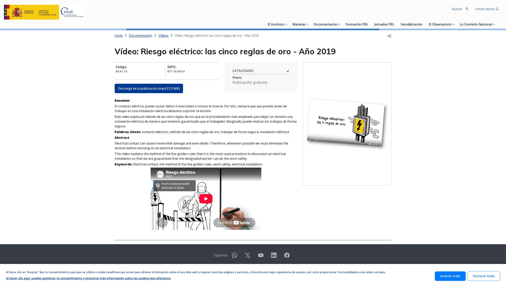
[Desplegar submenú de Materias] (308, 24)
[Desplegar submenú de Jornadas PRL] (395, 24)
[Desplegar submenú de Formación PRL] (369, 24)
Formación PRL (357, 24)
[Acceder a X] (248, 257)
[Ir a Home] (44, 12)
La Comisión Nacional (476, 24)
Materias (299, 24)
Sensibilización (411, 24)
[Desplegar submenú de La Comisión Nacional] (494, 24)
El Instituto (276, 24)
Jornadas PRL (384, 24)
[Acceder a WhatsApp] (234, 257)
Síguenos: (221, 255)
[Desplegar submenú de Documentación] (340, 24)
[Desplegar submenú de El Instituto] (286, 24)
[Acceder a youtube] (261, 257)
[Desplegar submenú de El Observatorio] (454, 24)
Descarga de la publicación (149, 88)
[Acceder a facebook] (287, 257)
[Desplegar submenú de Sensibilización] (423, 24)
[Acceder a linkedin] (274, 257)
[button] (389, 35)
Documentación (325, 24)
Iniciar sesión (485, 9)
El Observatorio (440, 24)
